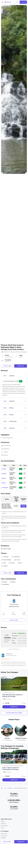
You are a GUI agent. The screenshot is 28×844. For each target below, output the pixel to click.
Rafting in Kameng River (20, 738)
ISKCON (7, 738)
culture (13, 562)
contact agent (7, 841)
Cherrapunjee (23, 352)
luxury (18, 559)
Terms (2, 827)
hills (5, 562)
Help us (3, 821)
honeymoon (17, 556)
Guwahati (13, 352)
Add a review (4, 833)
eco (21, 562)
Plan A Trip (23, 2)
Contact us (3, 823)
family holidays (7, 559)
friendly (5, 566)
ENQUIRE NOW (23, 506)
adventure (6, 556)
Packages (3, 837)
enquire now (21, 841)
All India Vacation (14, 604)
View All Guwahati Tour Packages (14, 712)
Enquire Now (14, 706)
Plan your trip (4, 835)
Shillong (18, 352)
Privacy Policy (4, 825)
